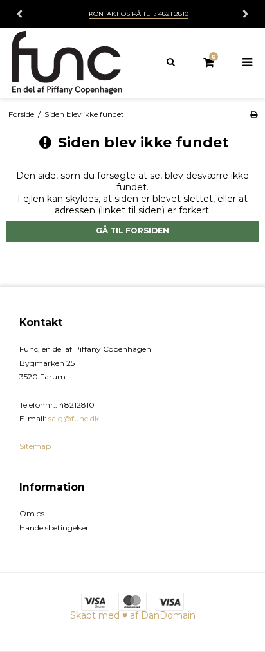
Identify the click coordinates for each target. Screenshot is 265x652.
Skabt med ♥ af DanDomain (133, 615)
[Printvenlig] (254, 114)
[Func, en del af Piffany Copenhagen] (66, 63)
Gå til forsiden (132, 230)
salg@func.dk (73, 418)
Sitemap (35, 446)
